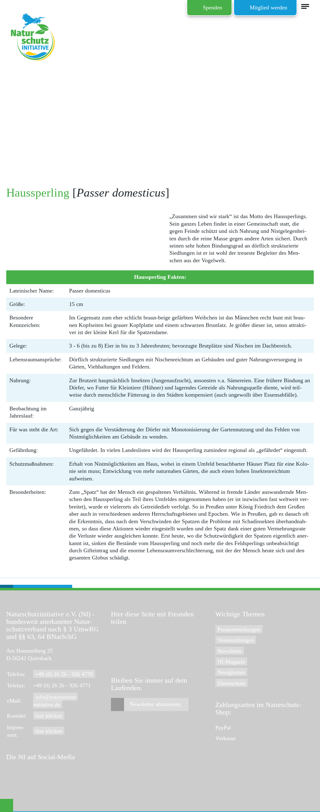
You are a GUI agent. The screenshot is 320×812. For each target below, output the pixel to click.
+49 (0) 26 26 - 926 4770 (64, 674)
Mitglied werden (268, 7)
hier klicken (48, 716)
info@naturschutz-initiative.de (55, 701)
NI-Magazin (231, 662)
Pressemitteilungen (239, 629)
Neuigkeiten (231, 672)
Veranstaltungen (236, 640)
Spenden (212, 7)
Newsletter (230, 651)
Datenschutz (231, 683)
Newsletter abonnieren (155, 704)
